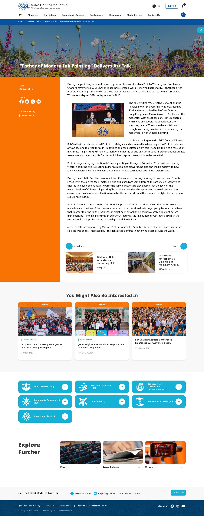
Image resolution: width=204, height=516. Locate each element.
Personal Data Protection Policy (92, 505)
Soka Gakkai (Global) (30, 505)
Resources (115, 15)
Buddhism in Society (73, 15)
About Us (32, 15)
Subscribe (179, 492)
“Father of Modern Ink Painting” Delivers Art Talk (73, 21)
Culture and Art (27, 115)
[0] (182, 6)
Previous (79, 246)
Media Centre (134, 15)
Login (173, 5)
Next (176, 246)
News (47, 21)
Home (20, 15)
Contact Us (154, 15)
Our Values (50, 15)
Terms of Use (66, 505)
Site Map (50, 505)
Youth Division (85, 339)
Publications (96, 15)
